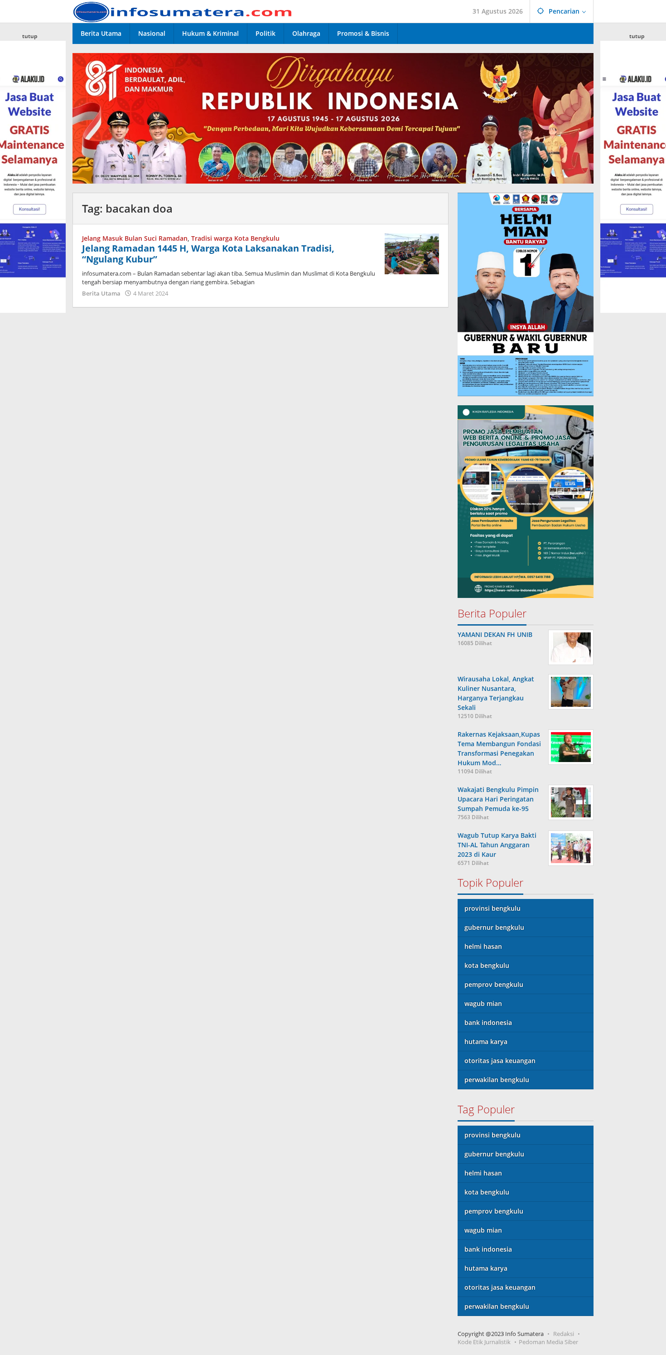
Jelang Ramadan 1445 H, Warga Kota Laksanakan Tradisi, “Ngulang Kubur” (208, 253)
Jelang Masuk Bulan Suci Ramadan (135, 238)
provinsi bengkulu (492, 908)
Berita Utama (101, 293)
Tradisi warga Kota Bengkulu (235, 238)
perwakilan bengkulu (496, 1079)
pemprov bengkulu (493, 984)
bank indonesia (488, 1022)
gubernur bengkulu (494, 927)
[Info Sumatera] (185, 11)
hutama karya (485, 1041)
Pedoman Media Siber (548, 1342)
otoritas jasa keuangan (500, 1060)
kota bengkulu (486, 965)
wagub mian (483, 1003)
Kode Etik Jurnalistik (484, 1342)
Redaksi (563, 1334)
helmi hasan (483, 946)
